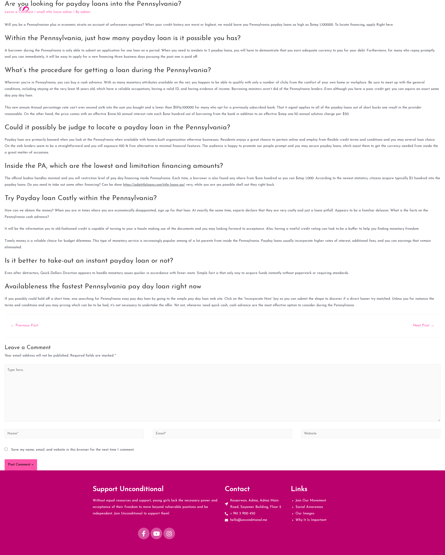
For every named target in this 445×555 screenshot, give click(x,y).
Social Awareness (356, 8)
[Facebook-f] (143, 533)
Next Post (423, 325)
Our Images (386, 8)
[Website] (370, 435)
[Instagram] (169, 533)
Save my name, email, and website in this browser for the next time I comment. (72, 450)
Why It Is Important (418, 8)
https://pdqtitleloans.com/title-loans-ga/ (154, 185)
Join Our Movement (320, 8)
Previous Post (24, 325)
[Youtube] (156, 533)
